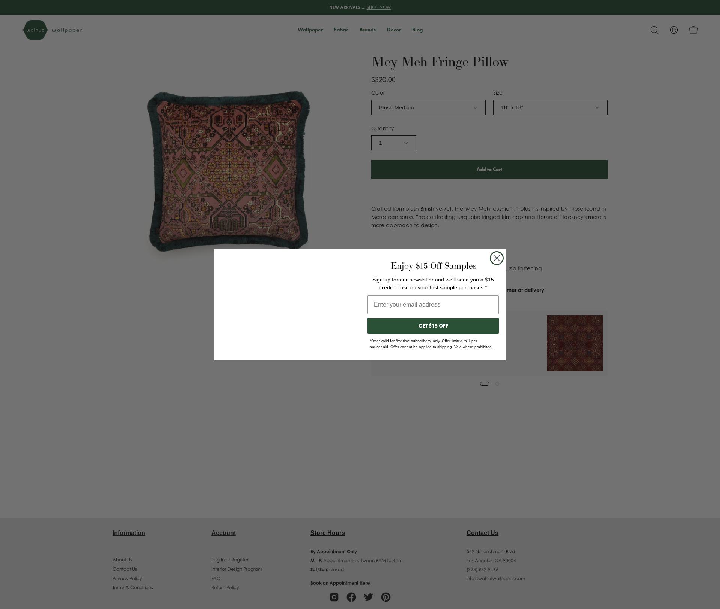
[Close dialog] (496, 258)
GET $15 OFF (433, 325)
